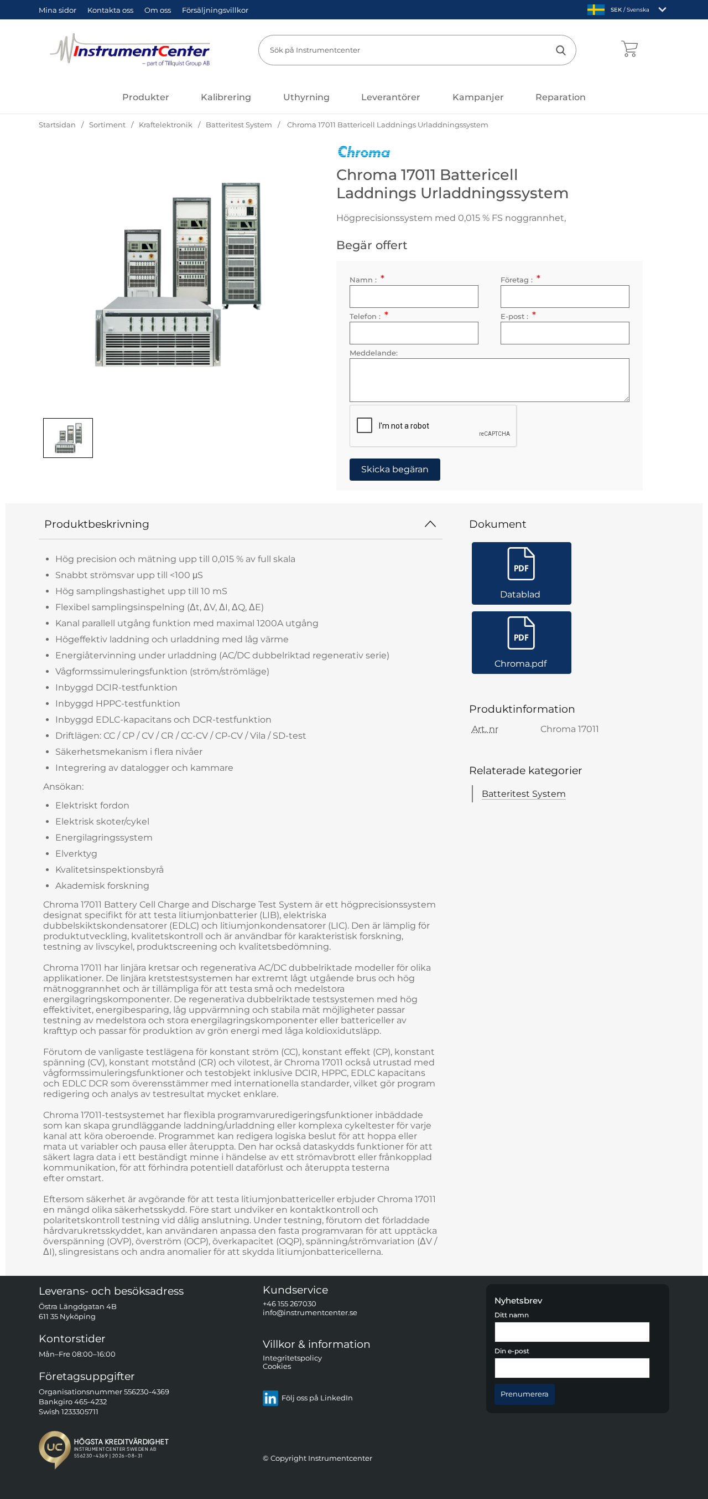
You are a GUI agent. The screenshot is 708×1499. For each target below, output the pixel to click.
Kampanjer (478, 97)
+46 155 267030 (289, 1304)
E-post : (518, 316)
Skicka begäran (395, 469)
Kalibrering (226, 97)
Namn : (367, 280)
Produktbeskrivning (96, 523)
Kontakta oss (110, 10)
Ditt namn (511, 1315)
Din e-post (511, 1352)
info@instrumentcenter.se (310, 1313)
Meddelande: (374, 353)
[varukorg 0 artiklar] (629, 49)
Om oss (157, 10)
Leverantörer (390, 97)
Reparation (560, 97)
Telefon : (369, 316)
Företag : (520, 280)
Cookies (277, 1367)
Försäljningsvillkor (215, 10)
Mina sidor (57, 10)
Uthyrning (306, 97)
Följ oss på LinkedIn (317, 1398)
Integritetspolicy (292, 1358)
